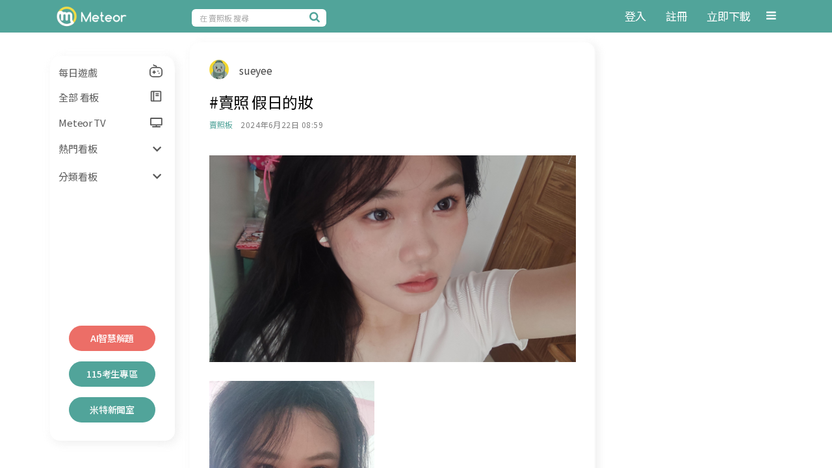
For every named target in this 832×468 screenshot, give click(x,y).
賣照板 (220, 124)
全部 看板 (78, 97)
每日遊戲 (77, 72)
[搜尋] (317, 17)
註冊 (676, 16)
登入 (635, 16)
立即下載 (728, 16)
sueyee (255, 70)
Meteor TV (81, 122)
